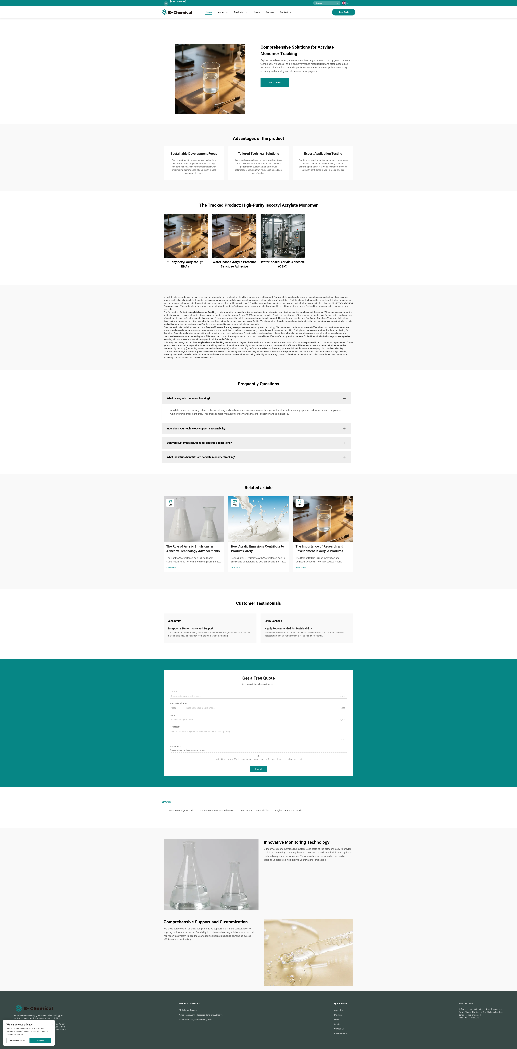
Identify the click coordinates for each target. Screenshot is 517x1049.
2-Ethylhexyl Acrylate (188, 1010)
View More (171, 567)
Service (270, 12)
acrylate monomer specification (217, 810)
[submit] (337, 3)
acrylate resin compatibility (254, 810)
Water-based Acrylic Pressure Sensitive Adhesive (234, 264)
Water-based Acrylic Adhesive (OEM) (283, 264)
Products (238, 12)
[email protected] (178, 1)
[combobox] (176, 708)
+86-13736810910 (471, 1018)
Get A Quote (274, 82)
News (257, 12)
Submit (258, 769)
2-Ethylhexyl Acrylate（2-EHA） (185, 264)
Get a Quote (343, 12)
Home (208, 12)
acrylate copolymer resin (181, 810)
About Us (223, 12)
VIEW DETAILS (186, 236)
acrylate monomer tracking (289, 810)
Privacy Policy (340, 1033)
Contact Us (285, 12)
